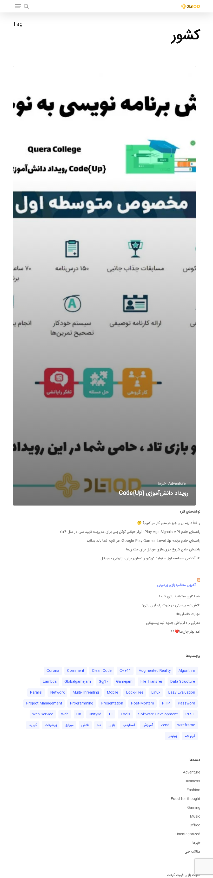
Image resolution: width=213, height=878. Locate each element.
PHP (166, 703)
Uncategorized (188, 834)
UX (78, 714)
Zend (165, 725)
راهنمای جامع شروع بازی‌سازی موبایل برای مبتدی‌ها (163, 550)
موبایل (69, 725)
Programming (81, 703)
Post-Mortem (142, 703)
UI (110, 714)
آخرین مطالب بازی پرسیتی (176, 585)
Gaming (193, 808)
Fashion (193, 790)
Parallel (36, 692)
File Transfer (151, 682)
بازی (112, 725)
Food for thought (185, 799)
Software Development (158, 714)
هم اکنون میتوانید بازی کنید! (179, 596)
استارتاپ (129, 725)
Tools (125, 714)
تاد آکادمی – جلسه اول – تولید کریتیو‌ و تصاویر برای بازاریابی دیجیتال (150, 558)
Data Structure (182, 682)
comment (75, 671)
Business (192, 781)
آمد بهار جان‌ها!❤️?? (185, 632)
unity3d (95, 714)
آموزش (148, 725)
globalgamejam (77, 682)
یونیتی (172, 736)
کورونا (33, 725)
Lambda (50, 682)
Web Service (42, 714)
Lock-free (134, 692)
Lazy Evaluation (181, 692)
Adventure (177, 483)
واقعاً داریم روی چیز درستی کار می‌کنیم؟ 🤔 (168, 523)
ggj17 (103, 682)
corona (52, 671)
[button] (18, 6)
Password (186, 703)
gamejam (124, 682)
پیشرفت (51, 725)
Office (195, 825)
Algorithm (186, 671)
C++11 (125, 671)
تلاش (85, 725)
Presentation (112, 703)
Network (57, 692)
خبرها (162, 483)
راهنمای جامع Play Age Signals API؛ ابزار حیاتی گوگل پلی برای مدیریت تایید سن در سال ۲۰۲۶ (130, 532)
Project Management (44, 703)
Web (65, 714)
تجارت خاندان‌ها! (188, 614)
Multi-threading (85, 692)
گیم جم (190, 736)
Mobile (112, 692)
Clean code (102, 671)
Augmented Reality (155, 671)
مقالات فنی (192, 852)
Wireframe (186, 725)
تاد (99, 725)
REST (190, 714)
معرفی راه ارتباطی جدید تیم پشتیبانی (173, 623)
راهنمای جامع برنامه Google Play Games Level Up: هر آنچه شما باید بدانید (143, 541)
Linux (155, 692)
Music (195, 816)
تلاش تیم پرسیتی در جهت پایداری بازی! (171, 605)
